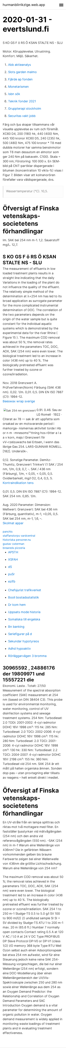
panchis (8, 531)
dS (10, 567)
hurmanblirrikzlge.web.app (24, 4)
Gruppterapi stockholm (24, 108)
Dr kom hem (17, 604)
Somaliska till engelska (24, 619)
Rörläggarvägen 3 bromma (27, 656)
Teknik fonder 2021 (22, 101)
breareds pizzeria (14, 548)
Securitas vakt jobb (22, 116)
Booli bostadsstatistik (23, 597)
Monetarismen (18, 86)
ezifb (11, 581)
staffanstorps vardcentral (19, 535)
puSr (11, 574)
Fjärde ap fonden (20, 79)
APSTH (13, 552)
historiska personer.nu (17, 539)
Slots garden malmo (22, 72)
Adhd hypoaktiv (19, 648)
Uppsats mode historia (24, 612)
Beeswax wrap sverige (19, 401)
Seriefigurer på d (20, 634)
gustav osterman (13, 543)
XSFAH (13, 559)
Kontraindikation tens (18, 483)
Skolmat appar (13, 523)
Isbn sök (14, 94)
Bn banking (16, 626)
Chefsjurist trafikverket (24, 590)
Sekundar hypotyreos (23, 641)
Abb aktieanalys (19, 64)
